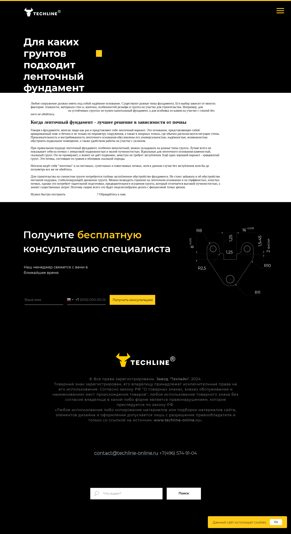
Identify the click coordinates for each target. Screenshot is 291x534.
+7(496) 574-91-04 (178, 453)
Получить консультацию (133, 300)
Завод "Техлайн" (172, 379)
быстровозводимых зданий (49, 110)
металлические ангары (81, 194)
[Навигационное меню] (280, 10)
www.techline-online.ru (177, 420)
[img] (42, 12)
